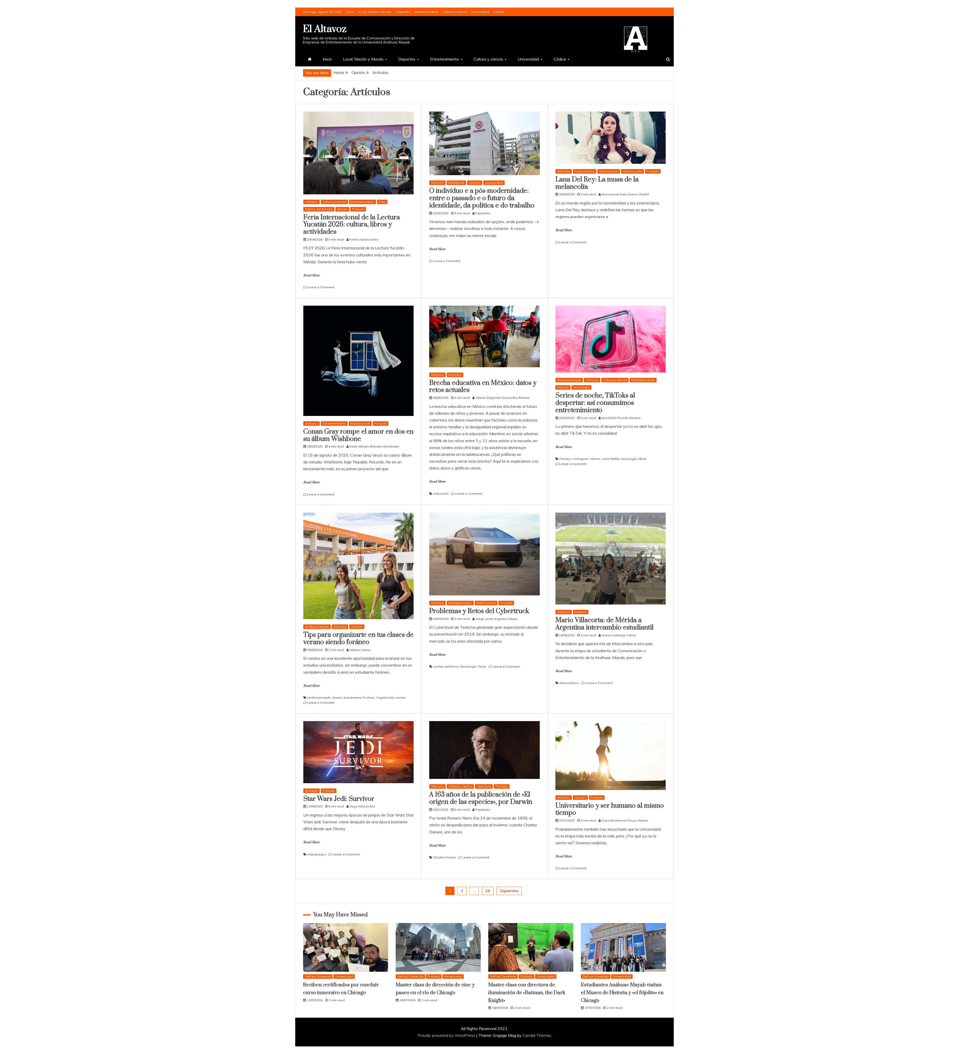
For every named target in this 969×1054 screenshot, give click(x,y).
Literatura (484, 786)
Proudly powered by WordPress (446, 1035)
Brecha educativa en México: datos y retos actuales (482, 386)
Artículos (311, 202)
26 (487, 890)
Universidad (480, 12)
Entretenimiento (426, 12)
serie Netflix (611, 459)
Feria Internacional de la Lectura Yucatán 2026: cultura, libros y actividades (351, 224)
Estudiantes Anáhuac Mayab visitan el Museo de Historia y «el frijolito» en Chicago (622, 993)
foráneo (369, 697)
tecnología (629, 459)
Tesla (482, 666)
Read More (311, 275)
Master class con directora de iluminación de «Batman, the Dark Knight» (526, 993)
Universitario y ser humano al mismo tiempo (609, 809)
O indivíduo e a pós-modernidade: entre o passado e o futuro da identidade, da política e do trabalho (481, 198)
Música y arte (632, 171)
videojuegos (316, 854)
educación (441, 493)
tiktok (642, 459)
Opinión (474, 183)
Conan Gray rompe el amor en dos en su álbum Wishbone (358, 435)
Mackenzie (456, 183)
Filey (382, 202)
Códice (499, 12)
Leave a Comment (320, 287)
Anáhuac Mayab (569, 380)
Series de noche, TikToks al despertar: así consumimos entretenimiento (595, 402)
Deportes (403, 12)
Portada (358, 209)
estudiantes (352, 697)
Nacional (455, 375)
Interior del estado (319, 209)
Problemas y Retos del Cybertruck (479, 611)
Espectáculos (585, 171)
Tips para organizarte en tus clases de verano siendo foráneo (358, 638)
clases (337, 697)
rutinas (595, 459)
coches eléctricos (446, 666)
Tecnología (581, 387)
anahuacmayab (319, 697)
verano (401, 697)
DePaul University (318, 976)
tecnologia (468, 666)
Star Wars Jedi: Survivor (338, 799)
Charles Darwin (444, 857)
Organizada (385, 697)
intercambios (569, 683)
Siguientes (509, 890)
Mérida (342, 209)
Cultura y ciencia (455, 12)
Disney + (565, 459)
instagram (581, 459)
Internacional (608, 171)
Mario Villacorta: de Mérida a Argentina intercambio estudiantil (604, 624)
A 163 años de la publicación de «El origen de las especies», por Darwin (480, 798)
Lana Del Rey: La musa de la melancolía (597, 183)
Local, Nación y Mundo (375, 12)
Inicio (350, 12)
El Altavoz (324, 29)
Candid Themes (537, 1035)
